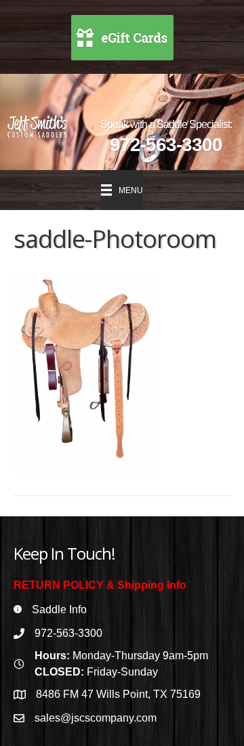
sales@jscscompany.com (96, 718)
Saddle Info (59, 609)
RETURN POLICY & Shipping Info (100, 585)
